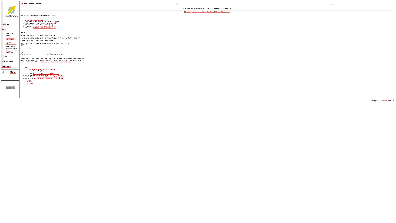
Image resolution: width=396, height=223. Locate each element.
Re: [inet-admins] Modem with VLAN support (47, 75)
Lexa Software (383, 100)
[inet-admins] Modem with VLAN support (42, 69)
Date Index (218, 12)
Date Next (195, 12)
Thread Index (226, 12)
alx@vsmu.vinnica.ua (48, 23)
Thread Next (210, 12)
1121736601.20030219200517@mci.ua (43, 26)
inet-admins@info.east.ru (35, 20)
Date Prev (188, 12)
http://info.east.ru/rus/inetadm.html (56, 62)
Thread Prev (202, 12)
